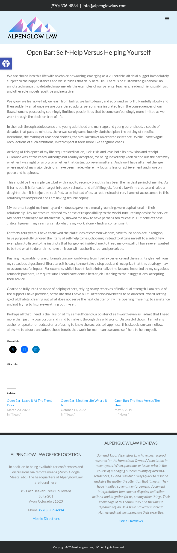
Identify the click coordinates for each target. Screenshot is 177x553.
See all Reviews (131, 521)
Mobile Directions (46, 518)
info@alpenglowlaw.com (105, 5)
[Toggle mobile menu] (167, 18)
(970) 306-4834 (64, 5)
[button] (6, 64)
